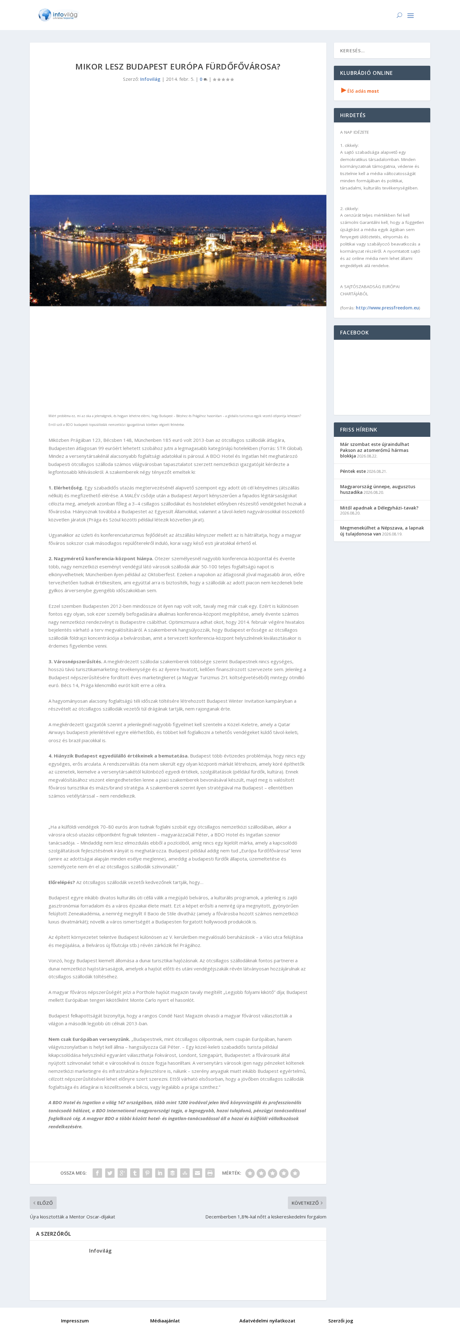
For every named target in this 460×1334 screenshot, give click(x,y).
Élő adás (360, 91)
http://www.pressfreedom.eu (387, 308)
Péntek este (353, 471)
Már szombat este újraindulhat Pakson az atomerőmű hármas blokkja (374, 449)
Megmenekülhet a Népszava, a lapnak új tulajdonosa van (382, 530)
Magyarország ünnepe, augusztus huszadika (377, 489)
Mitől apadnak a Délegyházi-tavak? (379, 508)
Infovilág (150, 79)
